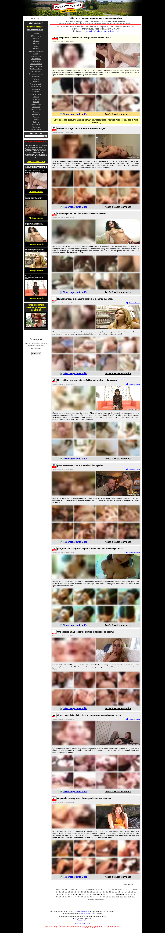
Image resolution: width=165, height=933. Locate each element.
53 (129, 892)
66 (87, 894)
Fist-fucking (36, 89)
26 (126, 889)
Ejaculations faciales (36, 74)
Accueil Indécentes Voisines (36, 19)
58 (62, 894)
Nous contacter (82, 920)
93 (91, 897)
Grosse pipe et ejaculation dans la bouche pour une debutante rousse (89, 715)
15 (92, 889)
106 (89, 899)
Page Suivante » (129, 884)
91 (85, 897)
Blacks (36, 46)
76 (119, 894)
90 (82, 897)
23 (117, 889)
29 (136, 889)
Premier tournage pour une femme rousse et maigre (81, 128)
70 (100, 894)
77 (122, 894)
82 (56, 897)
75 (116, 894)
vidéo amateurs (84, 911)
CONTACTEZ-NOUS (36, 161)
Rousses (36, 117)
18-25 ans (36, 33)
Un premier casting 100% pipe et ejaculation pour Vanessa (84, 798)
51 (122, 892)
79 (128, 894)
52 (125, 892)
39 (85, 892)
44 (100, 892)
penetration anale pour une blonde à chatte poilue (80, 465)
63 (78, 894)
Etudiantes (35, 79)
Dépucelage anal (36, 66)
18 (101, 889)
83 (60, 897)
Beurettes (36, 43)
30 (56, 892)
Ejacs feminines (36, 71)
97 (104, 897)
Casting (36, 54)
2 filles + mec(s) (36, 36)
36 (75, 892)
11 (79, 889)
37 (78, 892)
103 (125, 897)
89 (78, 897)
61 (72, 894)
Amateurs (36, 38)
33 (66, 892)
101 (117, 897)
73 (109, 894)
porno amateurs (86, 913)
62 (75, 894)
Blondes (36, 49)
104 (129, 897)
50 (119, 892)
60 (68, 894)
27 (129, 889)
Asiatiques (36, 41)
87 (72, 897)
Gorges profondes (36, 94)
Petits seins (36, 114)
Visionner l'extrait (134, 303)
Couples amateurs (36, 64)
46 (107, 892)
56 (56, 894)
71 (103, 894)
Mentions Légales (81, 923)
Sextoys (36, 119)
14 (89, 889)
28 (133, 889)
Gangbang (35, 92)
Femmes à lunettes (36, 84)
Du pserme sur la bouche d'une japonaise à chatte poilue (85, 37)
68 (94, 894)
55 (135, 892)
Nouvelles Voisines (35, 27)
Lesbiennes (36, 107)
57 (59, 894)
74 (112, 894)
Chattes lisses (36, 56)
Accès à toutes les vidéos (118, 114)
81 (134, 894)
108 (97, 899)
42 (94, 892)
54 (132, 892)
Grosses (36, 102)
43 (97, 892)
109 (101, 899)
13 (85, 889)
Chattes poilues (36, 59)
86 (69, 897)
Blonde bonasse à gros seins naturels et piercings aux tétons (85, 299)
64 (81, 894)
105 (133, 897)
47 (110, 892)
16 (95, 889)
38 (81, 892)
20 (107, 889)
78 (125, 894)
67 (90, 894)
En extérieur (36, 76)
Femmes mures (36, 86)
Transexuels (36, 124)
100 (113, 897)
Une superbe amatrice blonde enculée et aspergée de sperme (85, 632)
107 (93, 899)
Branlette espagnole (36, 51)
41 (91, 892)
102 (121, 897)
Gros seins (35, 99)
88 (75, 897)
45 (103, 892)
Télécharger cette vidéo (75, 114)
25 (123, 889)
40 (88, 892)
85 (66, 897)
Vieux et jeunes (36, 129)
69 (97, 894)
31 (60, 892)
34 (69, 892)
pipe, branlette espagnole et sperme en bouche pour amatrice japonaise (90, 548)
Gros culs (36, 97)
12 (82, 889)
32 (63, 892)
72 (106, 894)
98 (107, 897)
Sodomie (36, 122)
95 (97, 897)
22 (114, 889)
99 (110, 897)
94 (94, 897)
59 (65, 894)
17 (98, 889)
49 (116, 892)
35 (72, 892)
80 (131, 894)
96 (100, 897)
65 (84, 894)
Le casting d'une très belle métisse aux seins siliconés (82, 213)
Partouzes (36, 112)
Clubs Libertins (36, 61)
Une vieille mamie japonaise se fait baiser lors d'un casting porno (87, 380)
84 (63, 897)
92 (88, 897)
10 (76, 889)
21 (111, 889)
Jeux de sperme (36, 104)
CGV (89, 923)
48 (113, 892)
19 (104, 889)
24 (120, 889)
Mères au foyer (36, 109)
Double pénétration (36, 69)
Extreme (36, 81)
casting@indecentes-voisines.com (102, 31)
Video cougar (36, 127)
